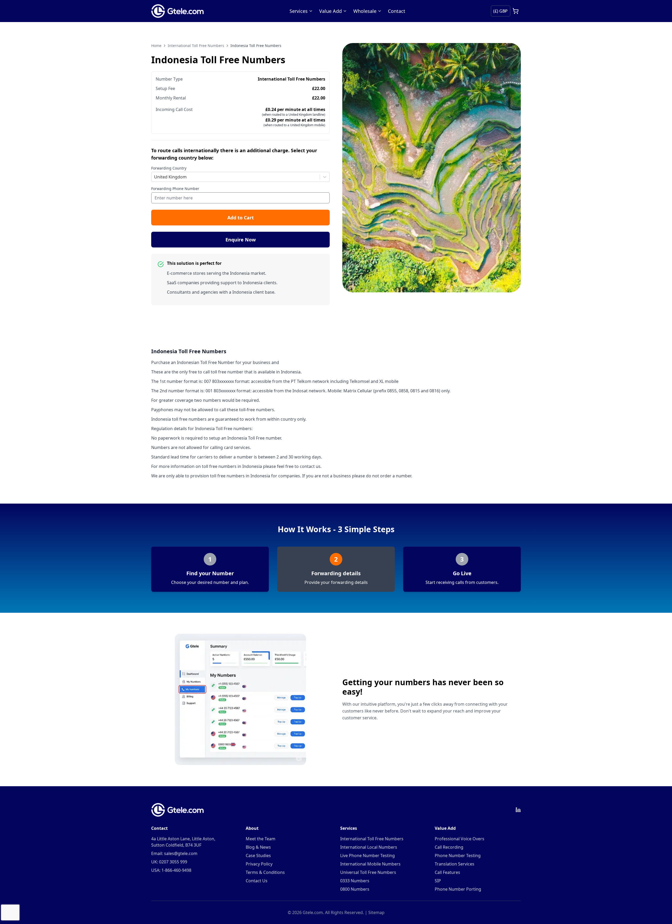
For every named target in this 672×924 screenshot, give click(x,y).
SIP (438, 881)
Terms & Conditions (265, 872)
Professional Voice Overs (459, 839)
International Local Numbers (368, 847)
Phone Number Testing (458, 855)
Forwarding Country (168, 168)
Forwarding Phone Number (175, 188)
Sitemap (376, 912)
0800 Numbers (354, 889)
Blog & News (258, 847)
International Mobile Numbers (370, 864)
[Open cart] (515, 11)
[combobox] (154, 177)
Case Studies (258, 855)
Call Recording (449, 847)
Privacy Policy (259, 864)
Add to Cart (240, 217)
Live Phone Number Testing (367, 855)
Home (156, 45)
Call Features (447, 872)
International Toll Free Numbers (196, 45)
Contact (396, 11)
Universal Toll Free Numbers (368, 872)
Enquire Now (240, 239)
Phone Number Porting (458, 889)
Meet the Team (260, 839)
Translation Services (454, 864)
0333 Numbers (354, 881)
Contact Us (256, 881)
